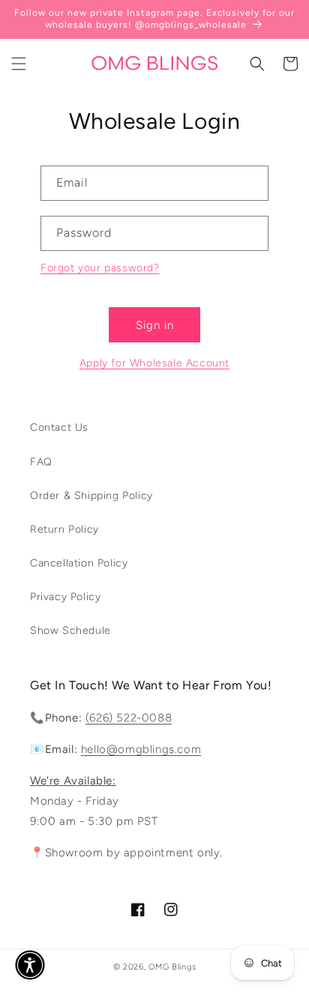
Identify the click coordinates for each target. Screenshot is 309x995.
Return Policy (64, 529)
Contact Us (59, 427)
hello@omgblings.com (141, 749)
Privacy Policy (65, 596)
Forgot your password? (100, 267)
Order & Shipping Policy (91, 495)
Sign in (155, 325)
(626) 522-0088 (129, 718)
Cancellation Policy (79, 563)
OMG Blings (172, 967)
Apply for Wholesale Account (155, 363)
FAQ (41, 462)
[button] (18, 63)
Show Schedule (70, 630)
